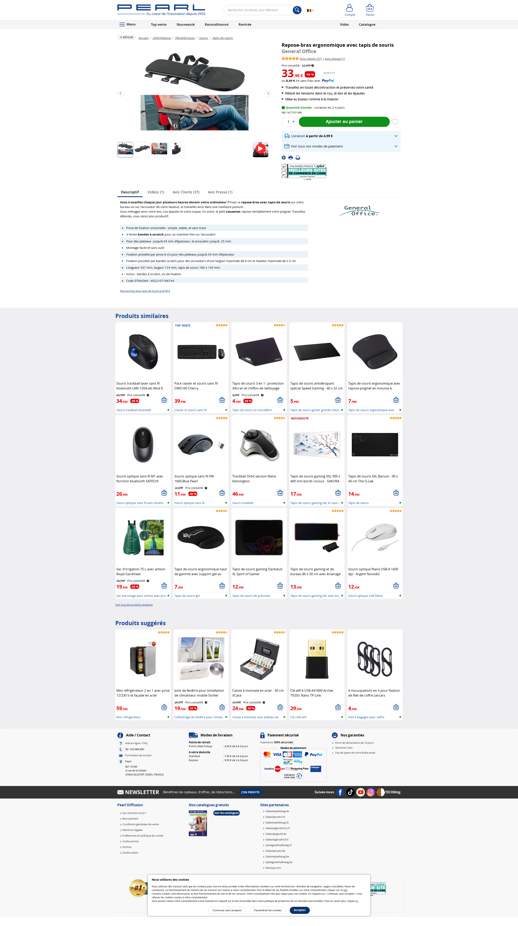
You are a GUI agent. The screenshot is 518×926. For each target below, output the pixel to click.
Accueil (144, 38)
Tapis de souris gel (187, 596)
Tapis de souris (222, 38)
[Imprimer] (292, 157)
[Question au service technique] (299, 157)
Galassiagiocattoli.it (277, 839)
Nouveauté (186, 24)
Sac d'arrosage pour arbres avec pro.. (141, 596)
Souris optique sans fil (189, 503)
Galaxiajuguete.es (276, 834)
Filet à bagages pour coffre (366, 717)
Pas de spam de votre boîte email (355, 752)
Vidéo (344, 24)
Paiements (276, 742)
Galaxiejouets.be (275, 851)
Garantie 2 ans (343, 747)
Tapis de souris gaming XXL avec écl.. (315, 596)
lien (345, 890)
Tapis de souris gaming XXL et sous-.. (315, 503)
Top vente (159, 24)
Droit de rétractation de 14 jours (354, 743)
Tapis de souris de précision (251, 596)
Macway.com (273, 868)
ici (357, 901)
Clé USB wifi (298, 717)
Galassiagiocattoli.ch (277, 828)
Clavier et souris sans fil (190, 410)
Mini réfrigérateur (128, 717)
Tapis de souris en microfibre (252, 410)
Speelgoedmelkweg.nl (278, 845)
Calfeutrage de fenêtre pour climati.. (199, 717)
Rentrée (245, 24)
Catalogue (367, 24)
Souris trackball (242, 503)
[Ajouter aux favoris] (395, 122)
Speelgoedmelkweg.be (278, 862)
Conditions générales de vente (140, 824)
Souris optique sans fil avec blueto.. (140, 503)
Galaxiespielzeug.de (277, 811)
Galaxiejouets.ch (275, 817)
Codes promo (130, 841)
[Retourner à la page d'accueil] (161, 11)
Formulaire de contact (138, 755)
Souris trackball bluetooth (133, 410)
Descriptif (130, 192)
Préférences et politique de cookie (142, 835)
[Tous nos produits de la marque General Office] (359, 209)
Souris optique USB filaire (365, 596)
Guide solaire (130, 852)
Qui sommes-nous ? (134, 813)
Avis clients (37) (186, 192)
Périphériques (185, 38)
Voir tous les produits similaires (134, 605)
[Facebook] (285, 157)
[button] (341, 136)
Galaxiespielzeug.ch (277, 822)
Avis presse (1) (220, 192)
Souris (203, 38)
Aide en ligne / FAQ (136, 743)
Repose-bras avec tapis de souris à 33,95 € (145, 291)
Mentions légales (132, 830)
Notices (127, 847)
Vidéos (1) (156, 192)
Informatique (162, 38)
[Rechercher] (297, 10)
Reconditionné (216, 24)
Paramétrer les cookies (267, 910)
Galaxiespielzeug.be (277, 856)
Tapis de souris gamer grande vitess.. (315, 410)
